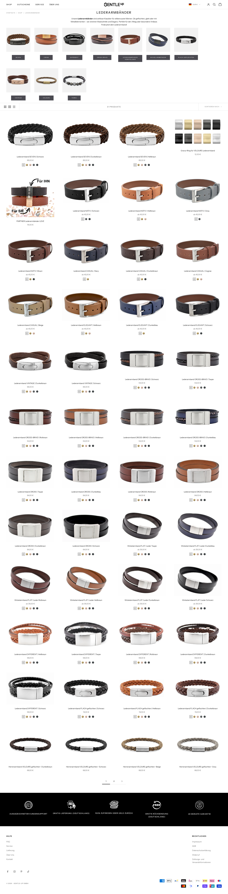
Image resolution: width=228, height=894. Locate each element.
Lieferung (10, 850)
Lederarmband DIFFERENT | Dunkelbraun (197, 654)
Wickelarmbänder (158, 57)
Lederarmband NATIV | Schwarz (86, 211)
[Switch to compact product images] (14, 106)
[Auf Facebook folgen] (7, 871)
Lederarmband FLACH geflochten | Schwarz (86, 708)
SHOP (9, 4)
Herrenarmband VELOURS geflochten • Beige (142, 767)
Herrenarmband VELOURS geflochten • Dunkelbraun (30, 767)
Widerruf (196, 855)
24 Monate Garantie (199, 814)
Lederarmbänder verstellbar (130, 58)
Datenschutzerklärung (201, 850)
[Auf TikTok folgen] (28, 871)
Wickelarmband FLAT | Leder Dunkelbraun (142, 600)
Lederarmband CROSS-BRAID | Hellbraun (86, 437)
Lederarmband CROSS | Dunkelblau (86, 492)
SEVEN (18, 57)
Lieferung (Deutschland (74, 813)
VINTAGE (18, 98)
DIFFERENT (74, 57)
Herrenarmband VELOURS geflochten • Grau (197, 767)
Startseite (10, 13)
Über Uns (54, 4)
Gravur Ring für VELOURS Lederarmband (198, 150)
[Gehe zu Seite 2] (122, 781)
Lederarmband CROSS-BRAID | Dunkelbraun (142, 437)
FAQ (8, 841)
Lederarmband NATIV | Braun (30, 271)
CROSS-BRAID (102, 57)
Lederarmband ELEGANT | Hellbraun (86, 325)
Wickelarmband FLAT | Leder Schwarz (197, 600)
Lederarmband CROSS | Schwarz (86, 546)
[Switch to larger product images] (5, 106)
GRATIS (56, 813)
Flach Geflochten (186, 57)
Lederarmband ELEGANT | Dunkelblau (142, 325)
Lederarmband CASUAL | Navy (86, 271)
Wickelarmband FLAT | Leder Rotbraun (30, 600)
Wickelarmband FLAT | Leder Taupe (142, 546)
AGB (194, 846)
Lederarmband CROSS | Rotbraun (142, 492)
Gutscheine (23, 4)
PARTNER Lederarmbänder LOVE (30, 221)
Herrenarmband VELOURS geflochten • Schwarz (86, 767)
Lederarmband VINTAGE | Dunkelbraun (30, 383)
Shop (20, 13)
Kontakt (9, 859)
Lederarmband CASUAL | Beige (30, 325)
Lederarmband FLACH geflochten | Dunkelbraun (198, 708)
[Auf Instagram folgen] (14, 871)
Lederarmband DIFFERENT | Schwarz (30, 708)
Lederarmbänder (32, 13)
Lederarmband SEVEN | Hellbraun (142, 157)
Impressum (197, 841)
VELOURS (46, 98)
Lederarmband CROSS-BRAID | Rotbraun (30, 437)
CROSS (46, 57)
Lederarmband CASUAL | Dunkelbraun (142, 271)
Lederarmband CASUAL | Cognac (198, 271)
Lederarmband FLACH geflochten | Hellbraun (142, 708)
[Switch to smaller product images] (9, 106)
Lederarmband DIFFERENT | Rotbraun (142, 654)
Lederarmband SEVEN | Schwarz (30, 157)
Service (39, 4)
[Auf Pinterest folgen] (21, 871)
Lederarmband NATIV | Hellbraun (141, 211)
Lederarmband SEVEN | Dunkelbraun (86, 157)
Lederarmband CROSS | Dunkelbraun (30, 546)
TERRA (74, 98)
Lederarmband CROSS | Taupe (30, 492)
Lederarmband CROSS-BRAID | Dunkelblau (198, 437)
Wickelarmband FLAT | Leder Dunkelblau (198, 546)
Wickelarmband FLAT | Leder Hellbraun (86, 600)
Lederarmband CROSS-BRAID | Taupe (198, 379)
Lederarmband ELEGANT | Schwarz (197, 325)
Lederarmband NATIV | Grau (197, 211)
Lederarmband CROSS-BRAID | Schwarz (142, 379)
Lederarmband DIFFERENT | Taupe (86, 654)
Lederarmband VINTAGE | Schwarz (86, 383)
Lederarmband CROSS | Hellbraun (198, 492)
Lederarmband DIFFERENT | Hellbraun (30, 654)
